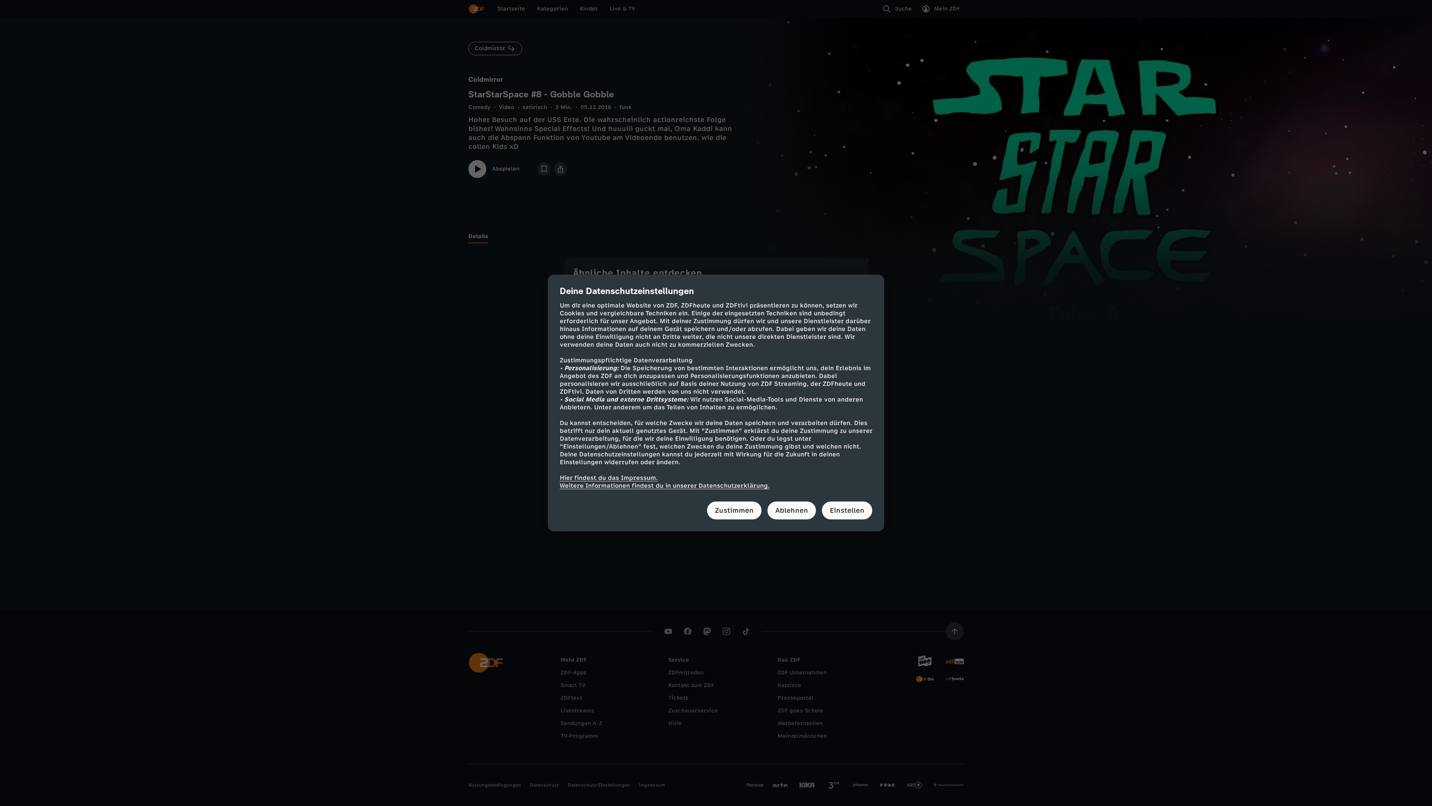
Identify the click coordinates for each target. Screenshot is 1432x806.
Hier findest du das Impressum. (609, 477)
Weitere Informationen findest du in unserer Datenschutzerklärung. (665, 485)
